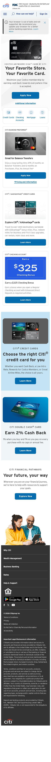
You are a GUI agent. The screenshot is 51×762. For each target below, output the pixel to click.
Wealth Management (13, 558)
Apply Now (29, 95)
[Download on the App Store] (32, 599)
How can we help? (25, 14)
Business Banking (11, 567)
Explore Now (27, 496)
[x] (8, 604)
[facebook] (4, 604)
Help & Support (10, 583)
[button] (5, 14)
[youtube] (13, 604)
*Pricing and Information (30, 182)
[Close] (45, 22)
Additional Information (26, 103)
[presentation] (30, 8)
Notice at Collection (11, 624)
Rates (6, 575)
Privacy (6, 621)
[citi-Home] (6, 6)
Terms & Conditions (11, 617)
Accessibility (8, 631)
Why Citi (7, 550)
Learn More (33, 242)
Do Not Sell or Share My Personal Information (20, 627)
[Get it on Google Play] (13, 599)
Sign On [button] (43, 14)
